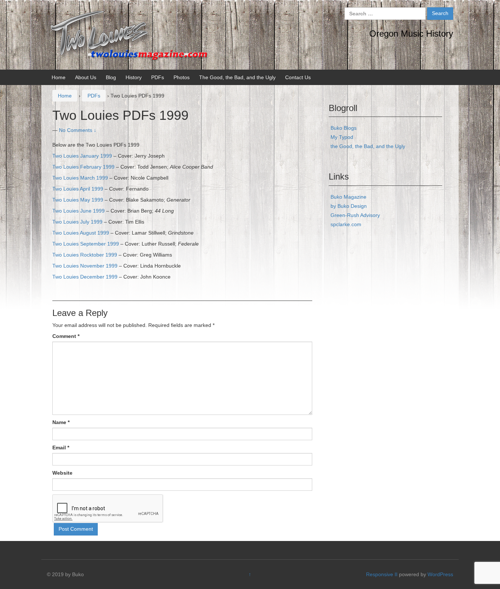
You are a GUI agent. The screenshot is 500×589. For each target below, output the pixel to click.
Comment (65, 336)
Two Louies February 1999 (83, 167)
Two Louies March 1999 (80, 178)
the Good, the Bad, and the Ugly (368, 146)
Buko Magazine (348, 197)
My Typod (342, 137)
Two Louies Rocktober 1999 (84, 255)
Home (59, 77)
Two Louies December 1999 (84, 277)
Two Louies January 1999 (82, 156)
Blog (111, 77)
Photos (181, 77)
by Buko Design (349, 206)
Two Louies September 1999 (85, 244)
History (134, 77)
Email (60, 447)
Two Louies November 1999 (84, 266)
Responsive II (382, 574)
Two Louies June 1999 (78, 211)
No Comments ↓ (77, 130)
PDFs (157, 77)
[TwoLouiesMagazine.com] (129, 34)
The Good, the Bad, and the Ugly (237, 77)
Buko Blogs (344, 128)
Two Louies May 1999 (77, 200)
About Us (85, 77)
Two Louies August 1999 (80, 233)
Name (61, 422)
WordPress (440, 574)
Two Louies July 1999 (77, 222)
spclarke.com (346, 224)
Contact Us (298, 77)
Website (62, 473)
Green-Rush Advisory (355, 215)
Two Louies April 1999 (77, 189)
